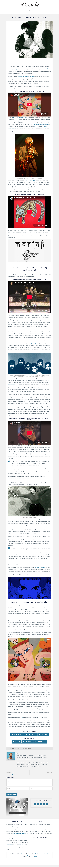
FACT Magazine (32, 68)
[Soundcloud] (47, 804)
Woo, (21, 717)
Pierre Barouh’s (28, 180)
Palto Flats (44, 602)
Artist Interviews (28, 748)
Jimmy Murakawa (12, 384)
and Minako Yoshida (44, 124)
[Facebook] (35, 804)
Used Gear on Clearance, (16, 846)
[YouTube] (44, 804)
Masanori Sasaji (34, 343)
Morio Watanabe (22, 386)
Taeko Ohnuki (35, 124)
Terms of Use (32, 855)
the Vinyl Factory (14, 69)
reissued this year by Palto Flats (26, 76)
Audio (13, 748)
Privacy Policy (29, 853)
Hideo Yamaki (37, 331)
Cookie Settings (23, 853)
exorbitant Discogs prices (19, 117)
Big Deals (21, 844)
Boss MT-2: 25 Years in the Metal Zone (43, 774)
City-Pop (36, 126)
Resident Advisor (23, 68)
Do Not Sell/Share (36, 853)
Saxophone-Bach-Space (40, 567)
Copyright (26, 855)
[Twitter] (38, 804)
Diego (18, 753)
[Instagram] (41, 804)
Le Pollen (34, 180)
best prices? (9, 844)
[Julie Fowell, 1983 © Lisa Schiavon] (29, 501)
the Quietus (48, 68)
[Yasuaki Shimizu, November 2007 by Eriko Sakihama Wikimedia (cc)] (29, 155)
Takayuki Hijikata (32, 386)
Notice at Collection (45, 853)
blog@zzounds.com (35, 826)
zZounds (35, 856)
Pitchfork (16, 68)
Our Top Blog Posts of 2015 (13, 774)
